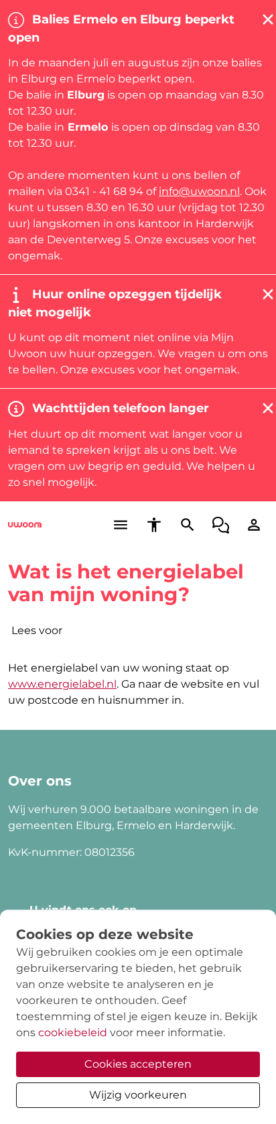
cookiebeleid (72, 1032)
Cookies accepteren (138, 1064)
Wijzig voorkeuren (138, 1094)
